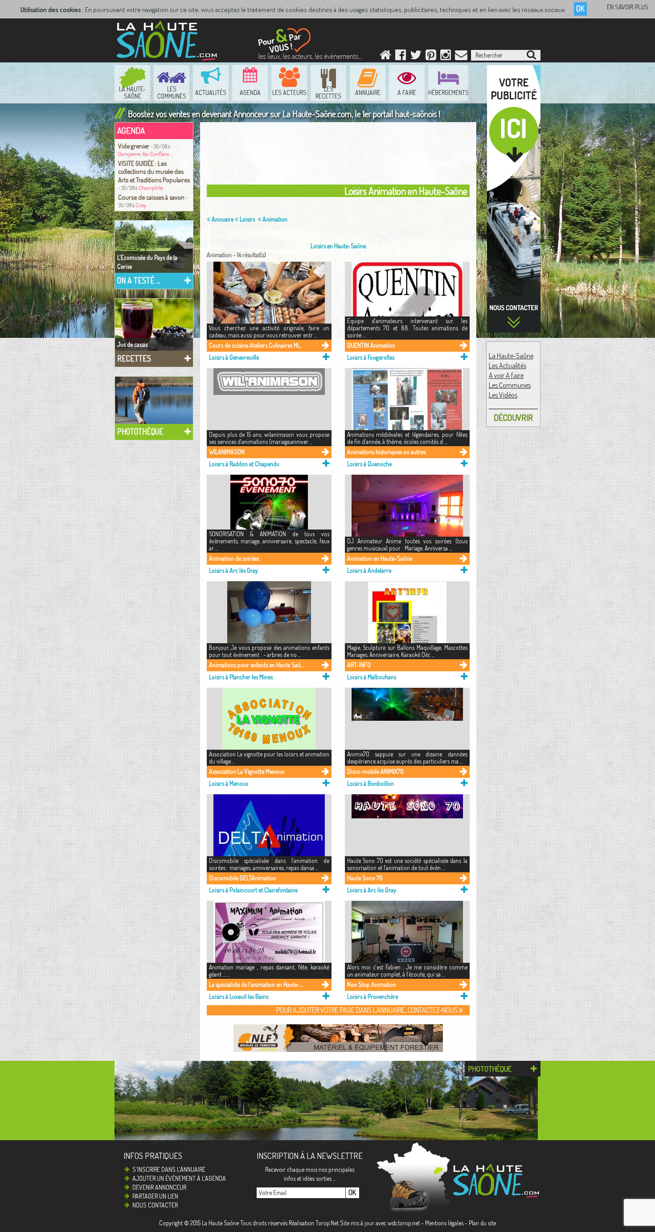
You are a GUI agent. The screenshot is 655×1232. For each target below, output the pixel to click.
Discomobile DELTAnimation (242, 878)
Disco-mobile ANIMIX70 (375, 771)
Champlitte (151, 188)
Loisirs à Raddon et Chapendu (244, 464)
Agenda (131, 130)
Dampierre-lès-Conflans (143, 154)
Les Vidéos (503, 394)
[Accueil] (385, 57)
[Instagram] (445, 57)
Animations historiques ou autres (386, 452)
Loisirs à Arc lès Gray (233, 570)
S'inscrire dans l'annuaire (168, 1169)
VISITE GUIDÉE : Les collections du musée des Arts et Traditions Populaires (154, 171)
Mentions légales (444, 1223)
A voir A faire (506, 375)
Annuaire (221, 219)
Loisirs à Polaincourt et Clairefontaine (253, 890)
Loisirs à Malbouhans (371, 677)
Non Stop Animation (371, 984)
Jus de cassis (132, 344)
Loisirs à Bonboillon (370, 783)
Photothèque (140, 431)
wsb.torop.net (404, 1223)
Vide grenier (134, 146)
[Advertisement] (436, 33)
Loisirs (246, 219)
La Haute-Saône (511, 355)
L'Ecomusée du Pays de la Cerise (147, 262)
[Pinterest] (431, 57)
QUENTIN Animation (371, 345)
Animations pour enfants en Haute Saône (256, 665)
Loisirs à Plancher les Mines (241, 677)
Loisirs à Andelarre (369, 570)
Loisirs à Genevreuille (234, 357)
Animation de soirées (234, 558)
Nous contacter (155, 1205)
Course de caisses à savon (152, 197)
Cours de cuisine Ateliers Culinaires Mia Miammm (256, 345)
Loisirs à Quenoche (369, 464)
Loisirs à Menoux (228, 783)
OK (580, 8)
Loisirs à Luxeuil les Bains (238, 996)
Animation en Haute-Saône (379, 558)
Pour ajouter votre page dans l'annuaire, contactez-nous (367, 1010)
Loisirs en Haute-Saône (338, 246)
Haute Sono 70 (365, 878)
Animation (274, 219)
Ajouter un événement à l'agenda (179, 1178)
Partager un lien (155, 1196)
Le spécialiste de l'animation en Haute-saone (256, 984)
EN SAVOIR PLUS (627, 7)
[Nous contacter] (461, 57)
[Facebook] (400, 57)
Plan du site (482, 1223)
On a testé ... (138, 280)
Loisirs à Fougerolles (370, 357)
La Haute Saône (220, 1223)
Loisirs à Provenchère (372, 996)
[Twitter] (416, 57)
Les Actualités (507, 365)
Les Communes (510, 385)
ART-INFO (359, 665)
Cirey (140, 205)
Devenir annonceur (159, 1187)
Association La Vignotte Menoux (246, 771)
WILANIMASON (227, 452)
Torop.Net (327, 1223)
